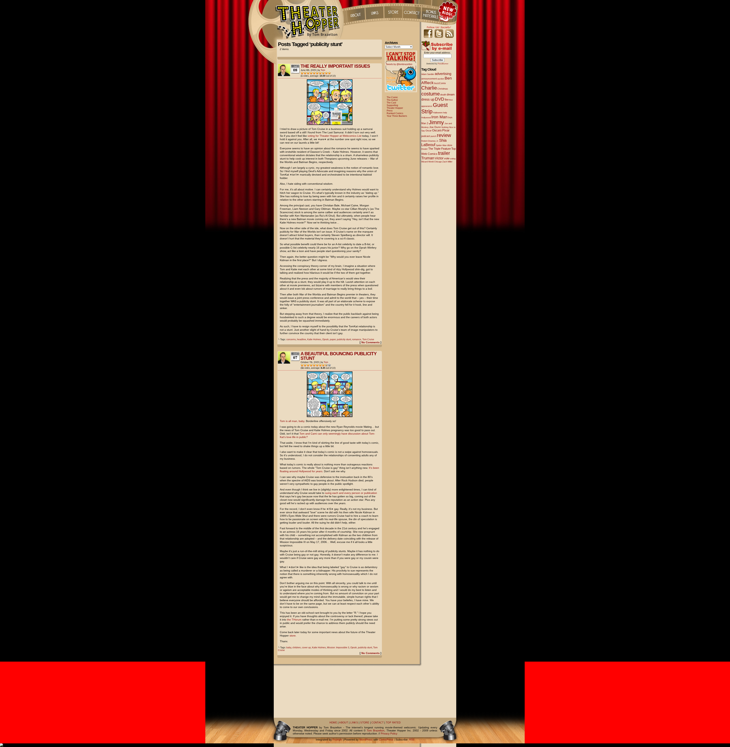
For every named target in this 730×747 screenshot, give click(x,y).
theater (424, 149)
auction (440, 79)
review (444, 135)
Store (393, 11)
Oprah (325, 339)
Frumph (337, 739)
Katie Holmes (314, 339)
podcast (425, 136)
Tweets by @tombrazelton (399, 64)
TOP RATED (393, 722)
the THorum (294, 619)
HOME (333, 722)
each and (338, 492)
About (355, 11)
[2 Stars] (305, 73)
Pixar (446, 130)
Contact (412, 11)
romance (356, 339)
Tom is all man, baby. (292, 421)
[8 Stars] (323, 73)
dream (451, 94)
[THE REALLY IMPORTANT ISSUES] (329, 124)
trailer (444, 153)
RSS (411, 739)
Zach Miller (447, 162)
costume (430, 94)
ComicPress (386, 739)
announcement (429, 78)
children (296, 647)
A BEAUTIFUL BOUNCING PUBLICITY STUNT (339, 356)
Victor (439, 158)
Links (374, 11)
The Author (392, 100)
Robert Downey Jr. (430, 141)
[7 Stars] (320, 73)
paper (333, 339)
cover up (306, 647)
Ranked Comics (395, 113)
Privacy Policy (389, 733)
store (293, 635)
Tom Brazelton (375, 730)
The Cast (391, 102)
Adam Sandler (427, 74)
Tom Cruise (368, 339)
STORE (364, 722)
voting (452, 158)
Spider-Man (441, 145)
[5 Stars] (314, 73)
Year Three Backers (397, 116)
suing (328, 492)
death (443, 94)
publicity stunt (344, 339)
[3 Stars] (308, 73)
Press (390, 110)
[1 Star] (302, 73)
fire (447, 99)
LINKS (354, 722)
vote (446, 158)
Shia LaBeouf (434, 142)
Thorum (431, 11)
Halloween (438, 112)
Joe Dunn (435, 127)
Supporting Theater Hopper (395, 106)
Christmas (442, 88)
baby (288, 647)
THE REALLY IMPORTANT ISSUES (335, 66)
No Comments (370, 342)
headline (301, 339)
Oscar (428, 130)
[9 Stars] (326, 73)
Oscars (437, 130)
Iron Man (439, 117)
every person (352, 492)
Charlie (429, 88)
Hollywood (426, 117)
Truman (427, 158)
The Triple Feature (439, 148)
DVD (439, 99)
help (445, 112)
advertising (443, 74)
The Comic (392, 97)
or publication (369, 492)
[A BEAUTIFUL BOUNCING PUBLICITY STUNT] (329, 416)
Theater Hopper (310, 20)
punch (433, 136)
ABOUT (343, 722)
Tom (323, 70)
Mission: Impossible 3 (338, 647)
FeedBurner (443, 64)
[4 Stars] (311, 73)
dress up (427, 99)
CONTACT (377, 722)
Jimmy (436, 122)
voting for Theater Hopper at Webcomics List (334, 135)
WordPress (366, 739)
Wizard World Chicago (431, 162)
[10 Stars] (329, 73)
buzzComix (440, 83)
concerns (291, 339)
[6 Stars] (317, 73)
